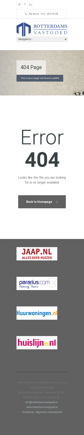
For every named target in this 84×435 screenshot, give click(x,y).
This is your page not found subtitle (40, 78)
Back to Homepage (39, 201)
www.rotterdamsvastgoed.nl (42, 407)
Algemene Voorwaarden (49, 412)
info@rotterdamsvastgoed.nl (41, 402)
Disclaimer (28, 412)
